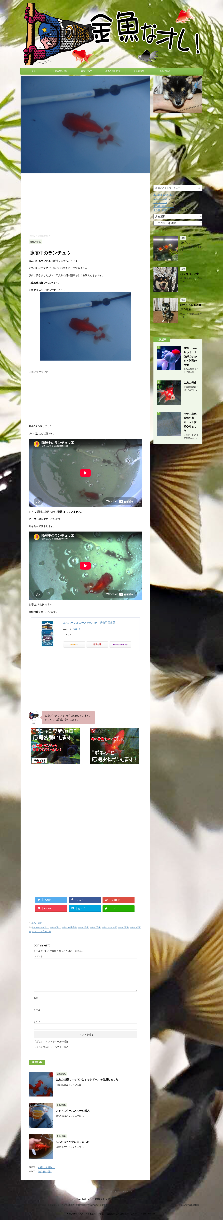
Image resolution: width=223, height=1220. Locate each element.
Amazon (74, 644)
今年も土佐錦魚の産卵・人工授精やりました (190, 422)
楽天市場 (97, 644)
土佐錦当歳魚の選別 (163, 194)
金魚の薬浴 (123, 927)
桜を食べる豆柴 (189, 273)
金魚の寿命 (190, 382)
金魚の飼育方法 (112, 71)
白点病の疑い (45, 1171)
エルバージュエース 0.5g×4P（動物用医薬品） (90, 622)
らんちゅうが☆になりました (73, 1141)
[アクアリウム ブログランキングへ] (114, 762)
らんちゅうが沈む (40, 927)
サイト (37, 1021)
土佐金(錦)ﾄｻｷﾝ (60, 71)
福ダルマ (185, 242)
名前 (36, 998)
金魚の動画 (165, 71)
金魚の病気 (139, 71)
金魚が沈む (55, 927)
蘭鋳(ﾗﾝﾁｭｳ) (86, 71)
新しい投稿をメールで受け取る (52, 1047)
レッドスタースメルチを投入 (73, 1110)
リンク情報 (96, 1191)
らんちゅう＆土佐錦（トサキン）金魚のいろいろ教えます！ (111, 1199)
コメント (38, 956)
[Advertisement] (85, 203)
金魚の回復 (83, 927)
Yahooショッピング (120, 644)
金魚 (34, 71)
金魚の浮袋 (95, 927)
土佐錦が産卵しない (163, 206)
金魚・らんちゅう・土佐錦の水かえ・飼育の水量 (190, 356)
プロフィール (110, 1191)
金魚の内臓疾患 (69, 927)
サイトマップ (160, 198)
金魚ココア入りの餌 (41, 931)
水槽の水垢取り (46, 1167)
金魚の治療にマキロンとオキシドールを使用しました (87, 1079)
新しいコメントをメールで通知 (52, 1041)
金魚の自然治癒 (109, 927)
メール (37, 1009)
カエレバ (76, 629)
